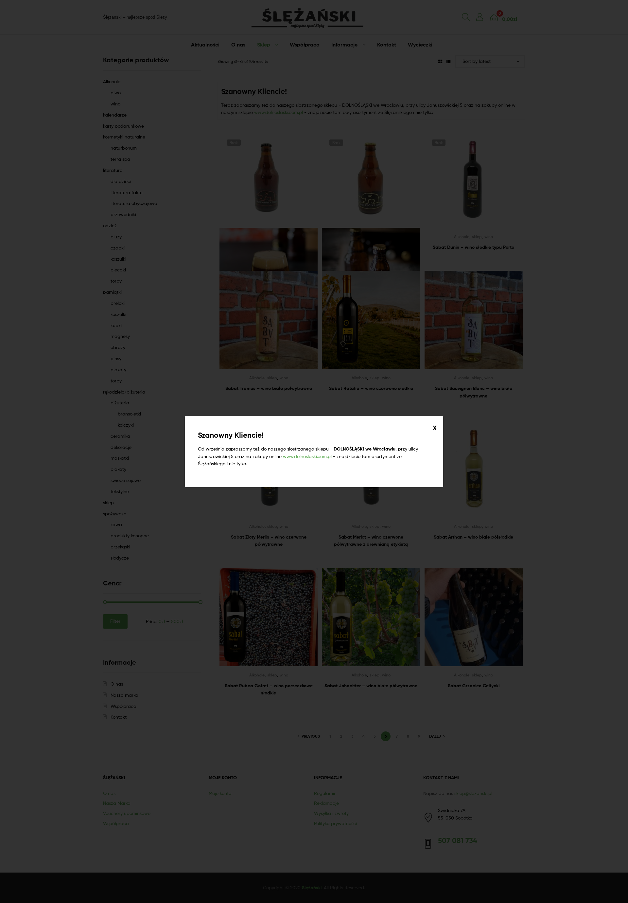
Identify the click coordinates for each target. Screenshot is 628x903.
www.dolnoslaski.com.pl (307, 456)
